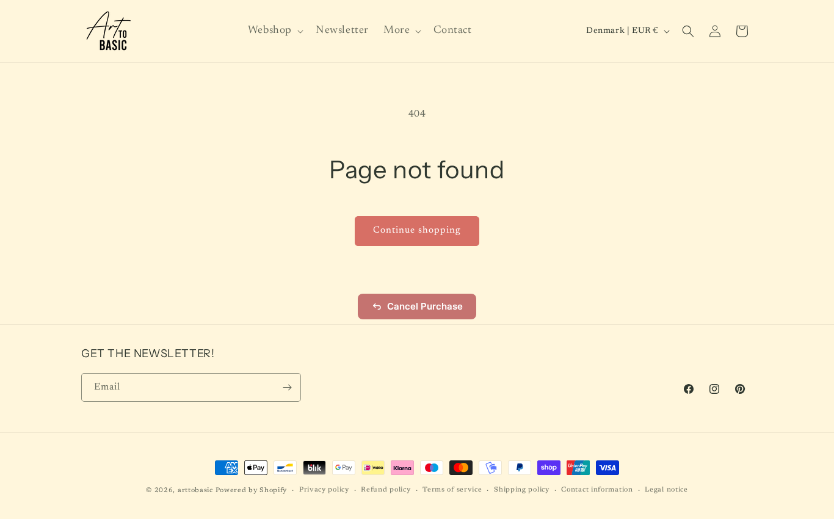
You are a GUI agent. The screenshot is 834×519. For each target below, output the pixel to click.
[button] (274, 30)
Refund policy (385, 490)
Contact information (597, 490)
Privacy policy (324, 490)
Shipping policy (521, 490)
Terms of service (452, 490)
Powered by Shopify (252, 490)
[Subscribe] (287, 387)
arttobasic (195, 490)
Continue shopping (417, 230)
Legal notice (666, 490)
